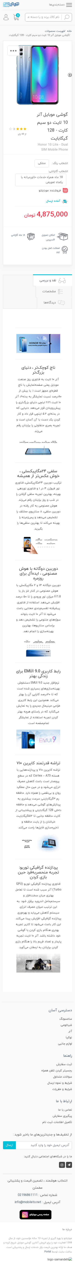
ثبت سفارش (64, 1064)
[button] (16, 17)
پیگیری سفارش (62, 1116)
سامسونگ (65, 1019)
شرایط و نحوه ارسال (59, 1083)
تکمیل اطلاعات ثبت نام (57, 1122)
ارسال (9, 1145)
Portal (47, 1252)
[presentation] (70, 75)
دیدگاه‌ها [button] (50, 302)
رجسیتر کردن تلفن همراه (56, 1071)
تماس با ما (65, 1110)
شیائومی (66, 1025)
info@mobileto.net (28, 1202)
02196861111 (28, 1195)
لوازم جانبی (65, 1044)
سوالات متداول (62, 1077)
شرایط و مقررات (62, 1089)
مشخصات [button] (49, 291)
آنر (70, 1031)
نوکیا (69, 1037)
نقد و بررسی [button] (48, 280)
